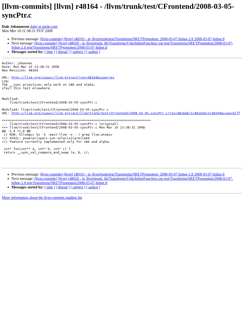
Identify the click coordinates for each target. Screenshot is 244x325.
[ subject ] (78, 52)
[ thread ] (63, 52)
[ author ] (93, 52)
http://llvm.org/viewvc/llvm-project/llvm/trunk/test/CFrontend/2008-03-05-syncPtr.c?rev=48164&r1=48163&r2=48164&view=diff (125, 113)
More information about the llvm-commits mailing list (42, 198)
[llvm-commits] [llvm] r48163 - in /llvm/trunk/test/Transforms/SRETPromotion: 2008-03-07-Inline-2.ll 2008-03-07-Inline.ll (132, 39)
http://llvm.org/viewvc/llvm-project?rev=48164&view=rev (62, 77)
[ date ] (50, 52)
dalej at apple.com (43, 27)
